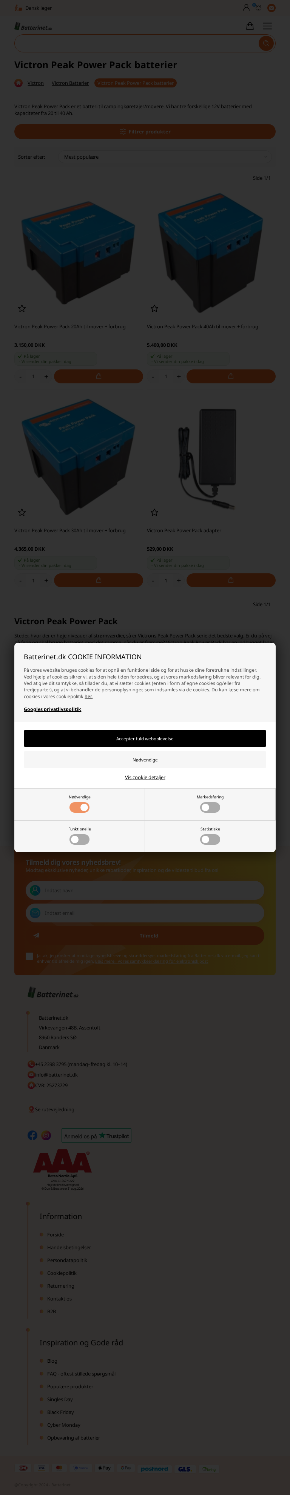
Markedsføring (210, 797)
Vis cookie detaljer (145, 777)
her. (89, 696)
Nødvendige (80, 797)
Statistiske (210, 829)
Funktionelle (79, 829)
